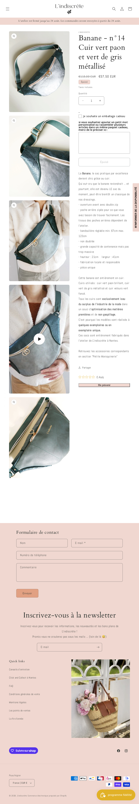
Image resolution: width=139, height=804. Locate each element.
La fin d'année (16, 718)
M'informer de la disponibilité (135, 207)
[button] (8, 9)
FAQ (11, 686)
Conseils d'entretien (19, 669)
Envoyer (27, 593)
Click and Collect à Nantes (22, 677)
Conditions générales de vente (24, 694)
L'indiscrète (22, 795)
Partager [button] (86, 367)
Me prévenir (104, 385)
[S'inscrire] (98, 647)
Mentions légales (17, 702)
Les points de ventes (19, 710)
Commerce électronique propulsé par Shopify (47, 795)
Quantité (83, 93)
